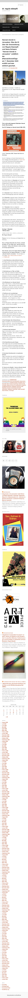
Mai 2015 (4, 935)
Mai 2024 (4, 765)
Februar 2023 (5, 788)
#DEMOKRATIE (13, 379)
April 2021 (4, 823)
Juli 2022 (4, 799)
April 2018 (4, 880)
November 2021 (5, 812)
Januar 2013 (5, 979)
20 (13, 712)
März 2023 (4, 787)
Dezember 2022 (5, 791)
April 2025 (4, 747)
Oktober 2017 (5, 889)
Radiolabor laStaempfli (12, 389)
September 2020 (6, 834)
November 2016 (5, 906)
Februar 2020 (5, 845)
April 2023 (4, 785)
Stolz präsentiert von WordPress (14, 995)
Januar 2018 (5, 884)
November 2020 (5, 831)
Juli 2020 (4, 837)
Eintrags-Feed (5, 986)
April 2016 (4, 917)
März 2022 (4, 806)
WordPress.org (5, 989)
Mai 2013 (4, 973)
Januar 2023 (5, 790)
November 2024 (5, 755)
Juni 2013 (4, 971)
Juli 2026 (4, 724)
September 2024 (6, 758)
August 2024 (5, 760)
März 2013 (4, 976)
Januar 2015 (5, 941)
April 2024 (4, 766)
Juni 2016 (4, 914)
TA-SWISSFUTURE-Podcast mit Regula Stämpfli (15, 681)
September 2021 (6, 815)
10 (3, 711)
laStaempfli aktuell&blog (7, 24)
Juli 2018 (4, 875)
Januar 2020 (5, 847)
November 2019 (5, 850)
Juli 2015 (4, 932)
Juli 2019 (4, 856)
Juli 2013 (4, 969)
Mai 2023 (4, 784)
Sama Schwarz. (5, 390)
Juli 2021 (4, 818)
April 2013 (4, 974)
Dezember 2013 (5, 962)
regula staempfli (21, 389)
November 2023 (5, 774)
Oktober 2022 (5, 795)
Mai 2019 (4, 859)
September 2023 (6, 777)
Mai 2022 (4, 802)
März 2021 (4, 824)
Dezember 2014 (5, 943)
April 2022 (4, 804)
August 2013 (5, 968)
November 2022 (5, 793)
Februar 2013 (5, 977)
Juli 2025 (4, 743)
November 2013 (5, 963)
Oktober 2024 (5, 757)
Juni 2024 (4, 763)
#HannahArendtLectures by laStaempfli (10, 381)
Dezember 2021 (5, 810)
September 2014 (6, 947)
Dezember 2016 (5, 905)
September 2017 (6, 891)
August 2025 (5, 741)
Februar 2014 (5, 958)
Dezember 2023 (5, 772)
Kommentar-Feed (6, 988)
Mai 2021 (4, 821)
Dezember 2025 (5, 735)
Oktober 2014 (5, 946)
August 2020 (5, 836)
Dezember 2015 (5, 924)
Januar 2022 (5, 809)
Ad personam (22, 381)
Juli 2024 (4, 761)
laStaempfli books (15, 27)
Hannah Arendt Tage (13, 383)
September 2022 (6, 796)
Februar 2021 (5, 826)
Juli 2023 (4, 780)
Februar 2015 (5, 940)
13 (13, 711)
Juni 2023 (4, 782)
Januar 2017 (5, 903)
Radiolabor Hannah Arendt (17, 386)
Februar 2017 (5, 902)
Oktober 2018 (5, 870)
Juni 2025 (4, 744)
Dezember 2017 (5, 886)
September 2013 (6, 966)
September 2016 (6, 910)
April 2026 (4, 728)
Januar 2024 (5, 771)
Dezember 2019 (5, 848)
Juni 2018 (4, 877)
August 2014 (5, 949)
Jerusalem (4, 385)
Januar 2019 (5, 865)
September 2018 (6, 872)
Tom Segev (11, 390)
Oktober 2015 (5, 927)
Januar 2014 (5, 960)
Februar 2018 (5, 883)
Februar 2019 (5, 864)
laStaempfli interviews (18, 24)
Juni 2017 (4, 895)
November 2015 (5, 925)
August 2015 (5, 930)
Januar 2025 (5, 752)
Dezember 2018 (5, 867)
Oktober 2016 (5, 908)
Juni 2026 (4, 725)
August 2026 (5, 722)
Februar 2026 (5, 732)
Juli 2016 (4, 913)
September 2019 (6, 853)
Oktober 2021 (5, 813)
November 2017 (5, 887)
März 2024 (4, 768)
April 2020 (4, 842)
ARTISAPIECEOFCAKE (8, 633)
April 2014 (4, 955)
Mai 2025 (4, 746)
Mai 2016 (4, 916)
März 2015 (4, 938)
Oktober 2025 (5, 738)
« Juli (7, 717)
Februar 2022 (5, 807)
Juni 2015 (4, 933)
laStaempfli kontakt (6, 30)
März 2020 (4, 843)
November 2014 (5, 944)
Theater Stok (22, 159)
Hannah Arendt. (21, 383)
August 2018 (5, 873)
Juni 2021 (4, 820)
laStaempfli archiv (6, 27)
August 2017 (5, 892)
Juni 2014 (4, 952)
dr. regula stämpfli (10, 8)
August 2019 (5, 854)
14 (16, 711)
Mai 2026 (4, 727)
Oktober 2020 (5, 832)
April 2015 (4, 936)
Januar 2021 (5, 828)
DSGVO (13, 30)
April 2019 (4, 861)
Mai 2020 (4, 840)
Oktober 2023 (5, 776)
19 (10, 712)
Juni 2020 (4, 839)
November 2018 (5, 869)
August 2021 (5, 817)
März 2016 (4, 919)
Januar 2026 (5, 733)
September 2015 (6, 929)
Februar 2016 (5, 921)
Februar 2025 (5, 750)
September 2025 (6, 739)
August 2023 (5, 779)
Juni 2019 (4, 858)
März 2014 (4, 957)
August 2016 (5, 911)
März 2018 (4, 881)
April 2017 (4, 899)
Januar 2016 (5, 922)
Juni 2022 (4, 801)
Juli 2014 (4, 951)
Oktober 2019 (5, 851)
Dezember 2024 (5, 754)
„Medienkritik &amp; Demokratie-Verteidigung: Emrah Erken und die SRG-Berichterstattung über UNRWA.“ (14, 685)
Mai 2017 (4, 897)
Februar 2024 (5, 769)
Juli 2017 (4, 894)
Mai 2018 (4, 878)
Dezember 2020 (5, 829)
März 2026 (4, 730)
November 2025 (5, 736)
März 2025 (4, 749)
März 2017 (4, 900)
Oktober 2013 (5, 965)
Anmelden (4, 984)
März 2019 (4, 862)
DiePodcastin (7, 492)
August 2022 (5, 798)
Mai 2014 (4, 954)
